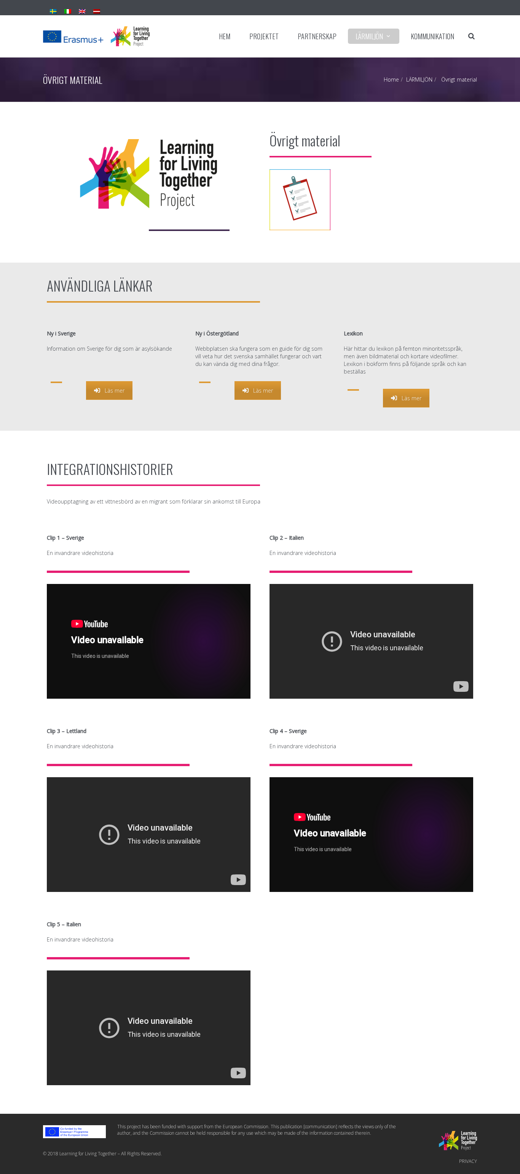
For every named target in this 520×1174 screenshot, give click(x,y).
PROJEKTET (264, 36)
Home (391, 79)
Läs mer (114, 390)
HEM (224, 36)
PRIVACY (468, 1161)
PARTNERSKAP (317, 36)
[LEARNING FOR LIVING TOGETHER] (96, 36)
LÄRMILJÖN (369, 36)
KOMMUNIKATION (432, 36)
